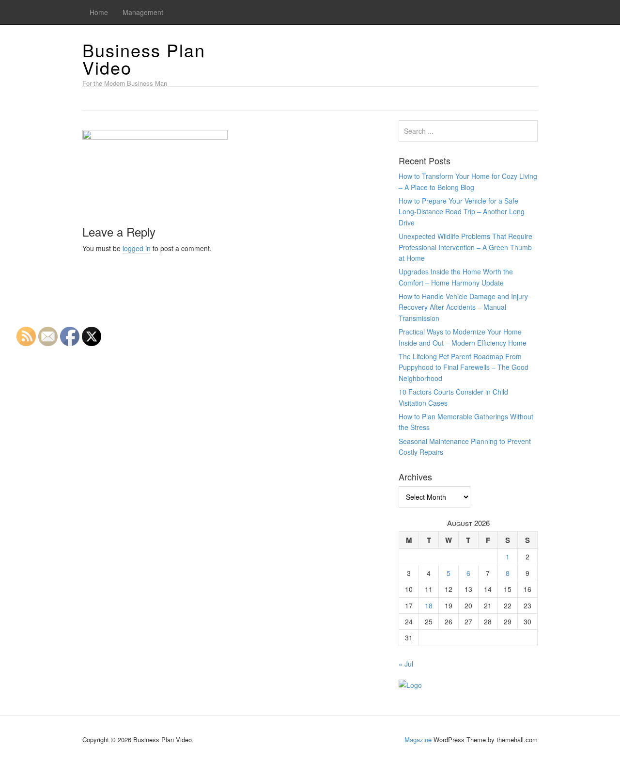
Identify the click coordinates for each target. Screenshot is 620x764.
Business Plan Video (143, 58)
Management (143, 12)
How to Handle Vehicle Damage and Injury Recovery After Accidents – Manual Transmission (463, 307)
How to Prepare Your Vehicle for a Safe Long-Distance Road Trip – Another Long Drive (462, 211)
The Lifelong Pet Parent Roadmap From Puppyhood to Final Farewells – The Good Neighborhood (463, 367)
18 (429, 605)
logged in (137, 248)
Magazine (418, 739)
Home (99, 12)
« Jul (406, 663)
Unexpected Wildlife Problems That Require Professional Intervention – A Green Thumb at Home (465, 247)
